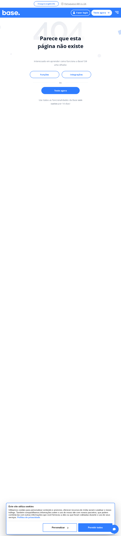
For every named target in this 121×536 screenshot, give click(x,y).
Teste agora (99, 12)
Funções (44, 74)
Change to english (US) (46, 4)
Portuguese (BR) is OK (75, 3)
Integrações (76, 74)
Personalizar (58, 527)
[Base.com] (11, 12)
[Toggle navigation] (117, 12)
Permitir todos (95, 527)
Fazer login (82, 12)
